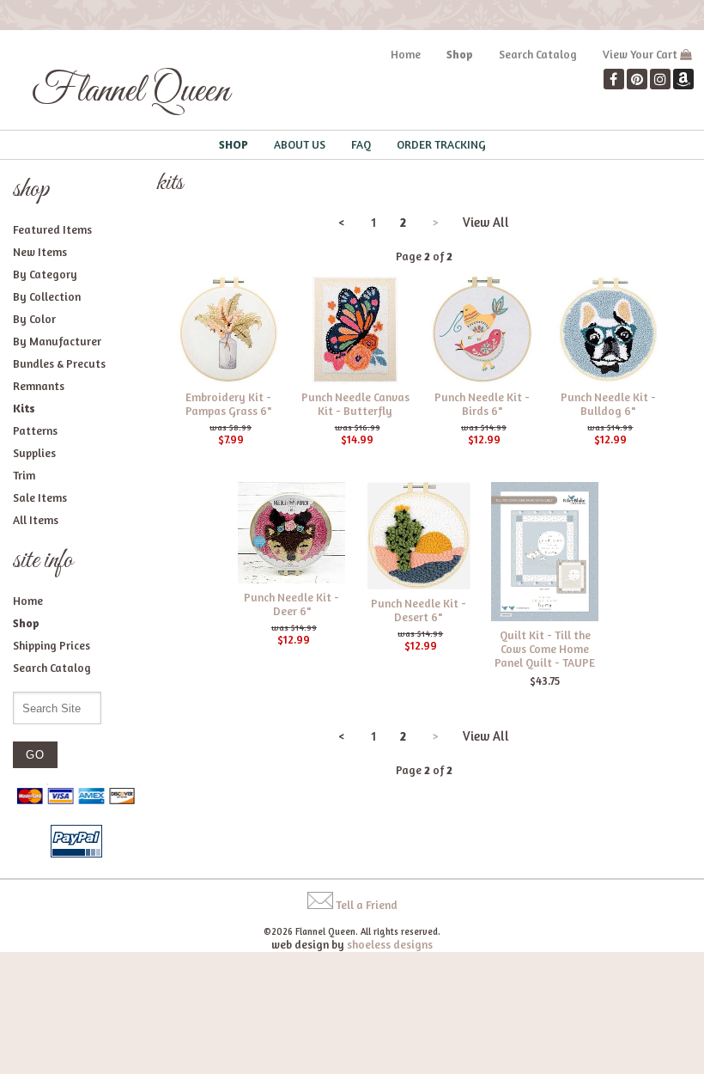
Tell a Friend (367, 905)
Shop (459, 54)
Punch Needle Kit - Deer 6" (291, 604)
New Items (40, 252)
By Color (34, 319)
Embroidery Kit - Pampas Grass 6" (228, 404)
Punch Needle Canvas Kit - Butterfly (355, 404)
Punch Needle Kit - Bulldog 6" (608, 404)
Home (406, 54)
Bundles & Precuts (59, 363)
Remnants (38, 386)
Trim (24, 475)
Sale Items (40, 497)
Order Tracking (441, 144)
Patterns (35, 430)
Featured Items (52, 229)
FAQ (361, 144)
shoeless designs (390, 944)
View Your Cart (640, 54)
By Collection (47, 296)
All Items (35, 520)
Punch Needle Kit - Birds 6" (482, 404)
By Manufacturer (57, 341)
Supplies (34, 453)
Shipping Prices (51, 645)
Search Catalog (538, 54)
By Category (45, 274)
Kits (24, 408)
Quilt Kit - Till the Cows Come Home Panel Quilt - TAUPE (545, 648)
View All (486, 222)
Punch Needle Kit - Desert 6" (418, 610)
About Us (299, 144)
